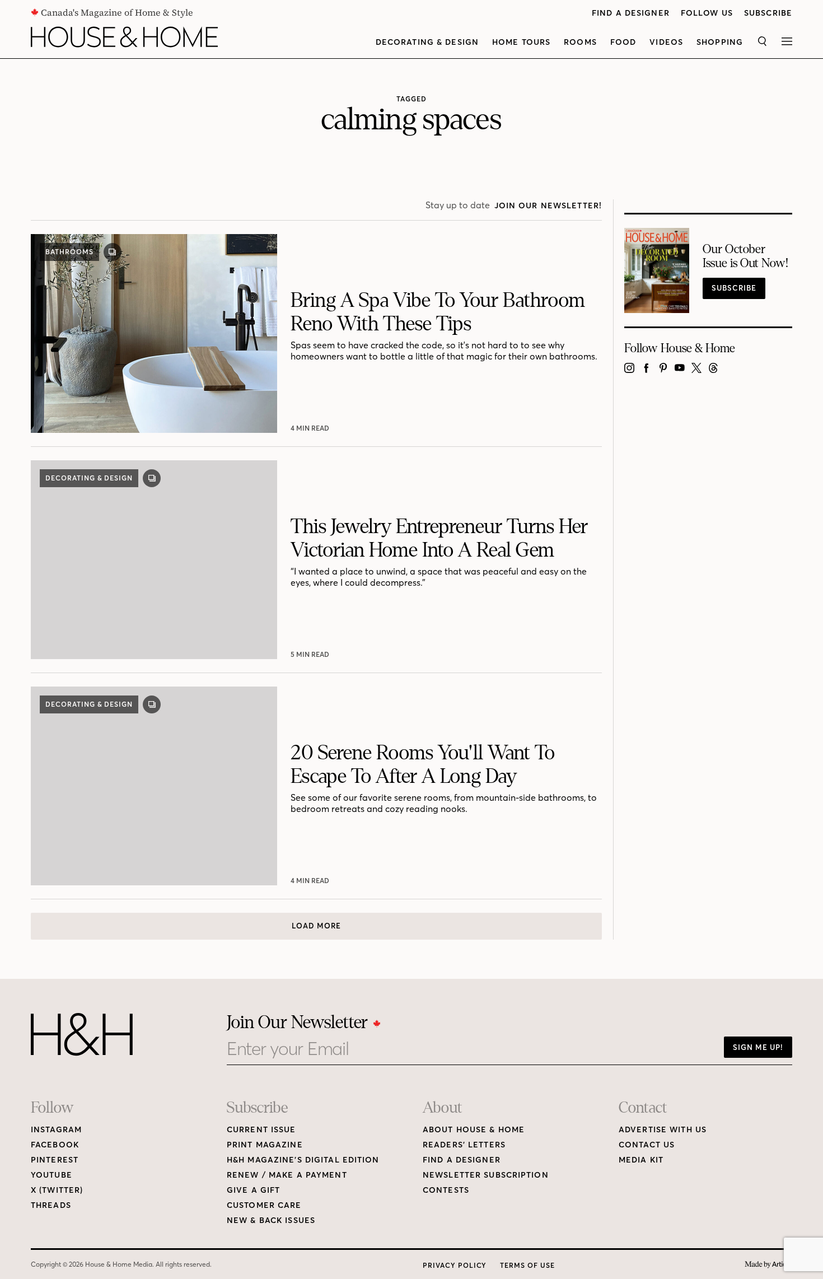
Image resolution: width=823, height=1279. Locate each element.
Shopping (719, 42)
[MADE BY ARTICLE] (768, 1264)
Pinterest (54, 1160)
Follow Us (707, 13)
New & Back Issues (271, 1220)
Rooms (580, 42)
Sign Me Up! (758, 1047)
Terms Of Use (527, 1265)
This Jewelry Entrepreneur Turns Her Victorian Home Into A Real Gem (439, 538)
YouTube (51, 1175)
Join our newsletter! (548, 206)
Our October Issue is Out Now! (745, 256)
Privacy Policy (455, 1265)
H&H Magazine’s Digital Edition (303, 1160)
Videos (666, 42)
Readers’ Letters (464, 1145)
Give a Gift (253, 1190)
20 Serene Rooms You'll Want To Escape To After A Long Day (423, 764)
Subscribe (768, 13)
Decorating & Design (427, 42)
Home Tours (521, 42)
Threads (51, 1205)
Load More (316, 925)
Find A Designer (631, 13)
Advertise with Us (663, 1130)
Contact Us (647, 1145)
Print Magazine (265, 1145)
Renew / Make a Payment (287, 1175)
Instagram (56, 1130)
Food (623, 42)
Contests (446, 1190)
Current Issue (261, 1130)
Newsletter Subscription (486, 1175)
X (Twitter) (57, 1190)
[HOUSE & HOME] (124, 37)
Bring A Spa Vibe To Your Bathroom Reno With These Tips (438, 312)
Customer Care (264, 1205)
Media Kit (641, 1160)
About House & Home (474, 1130)
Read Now (311, 428)
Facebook (55, 1145)
